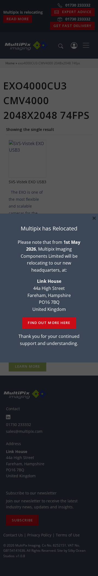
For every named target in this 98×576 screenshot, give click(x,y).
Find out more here (49, 322)
